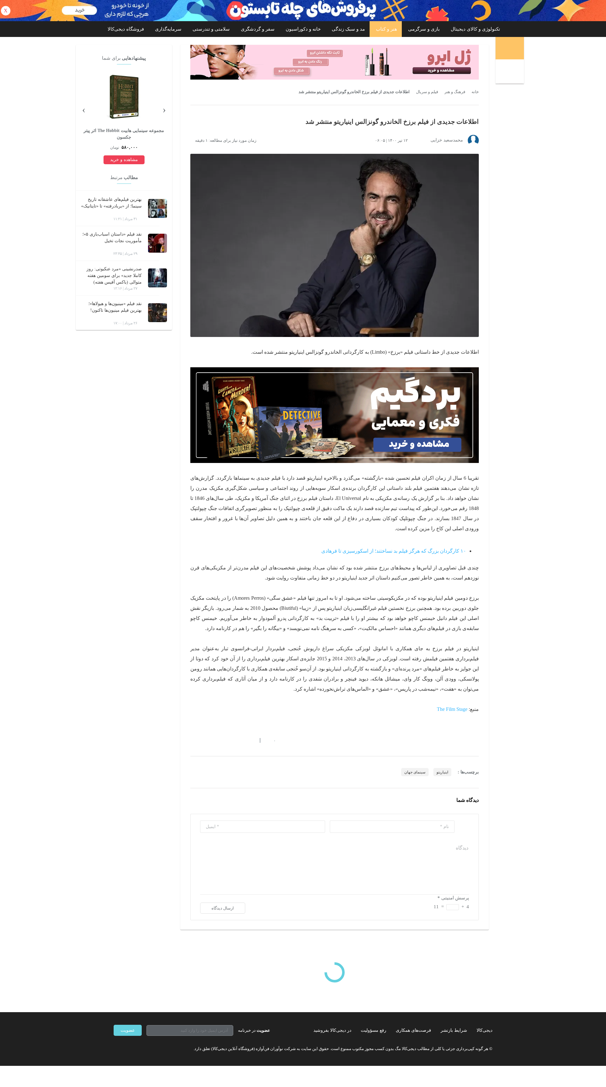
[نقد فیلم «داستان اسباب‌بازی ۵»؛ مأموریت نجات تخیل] (157, 243)
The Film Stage (452, 709)
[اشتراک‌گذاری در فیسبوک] (226, 740)
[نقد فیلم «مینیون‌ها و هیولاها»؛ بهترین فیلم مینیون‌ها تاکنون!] (157, 312)
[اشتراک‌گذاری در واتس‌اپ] (204, 740)
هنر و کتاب (386, 29)
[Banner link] (303, 10)
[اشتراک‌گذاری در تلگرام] (192, 740)
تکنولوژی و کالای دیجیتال (475, 29)
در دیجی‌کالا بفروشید (332, 1030)
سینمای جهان (414, 772)
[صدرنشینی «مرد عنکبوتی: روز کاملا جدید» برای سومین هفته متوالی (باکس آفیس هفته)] (157, 277)
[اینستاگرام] (127, 1048)
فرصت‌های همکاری (413, 1030)
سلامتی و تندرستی (211, 29)
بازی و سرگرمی (424, 29)
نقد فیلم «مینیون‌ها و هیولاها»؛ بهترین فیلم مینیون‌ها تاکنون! (115, 307)
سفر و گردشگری (258, 29)
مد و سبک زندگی (348, 29)
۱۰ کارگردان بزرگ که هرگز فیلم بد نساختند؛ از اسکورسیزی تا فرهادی (393, 551)
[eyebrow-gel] (334, 62)
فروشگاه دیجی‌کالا (126, 29)
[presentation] (164, 109)
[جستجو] (510, 72)
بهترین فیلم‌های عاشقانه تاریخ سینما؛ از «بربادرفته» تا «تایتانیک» (111, 202)
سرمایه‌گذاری (168, 29)
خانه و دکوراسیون (303, 29)
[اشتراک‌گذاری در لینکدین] (238, 740)
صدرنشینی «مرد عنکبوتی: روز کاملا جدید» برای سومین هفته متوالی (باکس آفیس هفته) (114, 276)
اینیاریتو (442, 772)
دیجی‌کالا (484, 1030)
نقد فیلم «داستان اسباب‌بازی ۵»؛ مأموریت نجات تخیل (112, 237)
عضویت (128, 1030)
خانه (475, 92)
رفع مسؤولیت (373, 1030)
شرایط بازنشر (454, 1030)
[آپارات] (150, 1048)
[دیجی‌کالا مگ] (510, 48)
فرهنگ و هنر (454, 92)
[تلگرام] (116, 1048)
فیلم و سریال (427, 92)
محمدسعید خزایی (447, 140)
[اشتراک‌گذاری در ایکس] (215, 740)
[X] (138, 1048)
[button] (271, 740)
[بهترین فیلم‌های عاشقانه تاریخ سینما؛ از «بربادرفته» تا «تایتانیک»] (157, 208)
